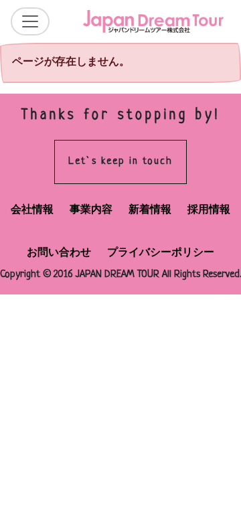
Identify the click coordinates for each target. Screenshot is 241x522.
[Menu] (30, 21)
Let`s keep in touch (120, 161)
